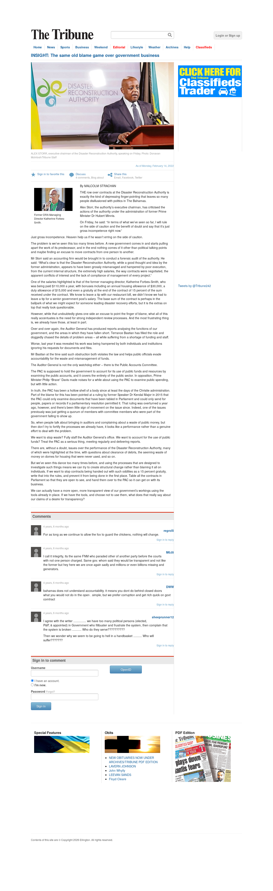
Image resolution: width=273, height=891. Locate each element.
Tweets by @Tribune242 (194, 286)
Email (117, 177)
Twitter (138, 177)
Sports (65, 47)
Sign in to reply (165, 539)
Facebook (128, 177)
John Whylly (117, 770)
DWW (170, 587)
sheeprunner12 (163, 617)
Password (43, 691)
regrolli (169, 530)
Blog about (97, 177)
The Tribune (63, 34)
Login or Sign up (228, 35)
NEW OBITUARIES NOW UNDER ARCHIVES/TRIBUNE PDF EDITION (133, 759)
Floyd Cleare (117, 779)
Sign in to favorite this (50, 174)
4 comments (83, 177)
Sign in (41, 706)
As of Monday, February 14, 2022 (155, 165)
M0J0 (170, 552)
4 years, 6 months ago (56, 526)
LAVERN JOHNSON (122, 766)
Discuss (81, 174)
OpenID (126, 669)
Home (37, 47)
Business (82, 47)
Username (38, 668)
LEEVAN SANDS (120, 775)
